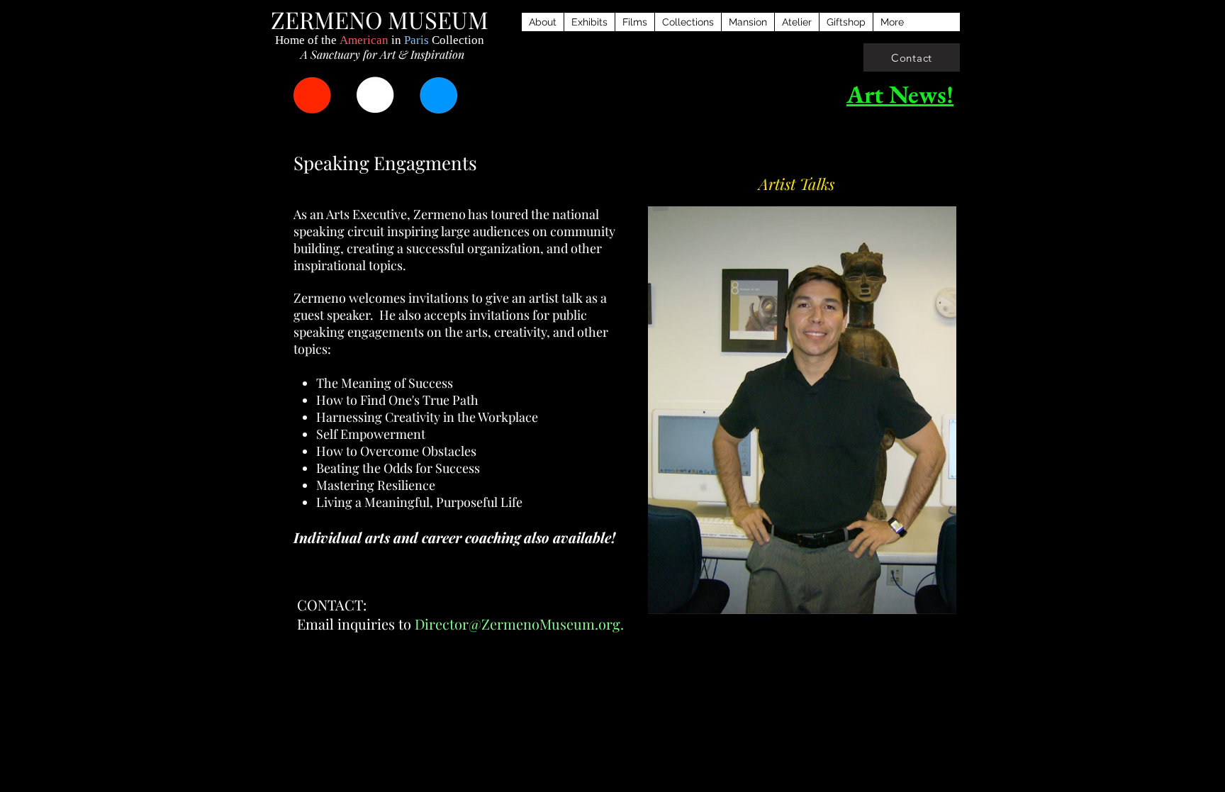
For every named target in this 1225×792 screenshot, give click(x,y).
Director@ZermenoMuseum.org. (519, 623)
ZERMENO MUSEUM (379, 19)
